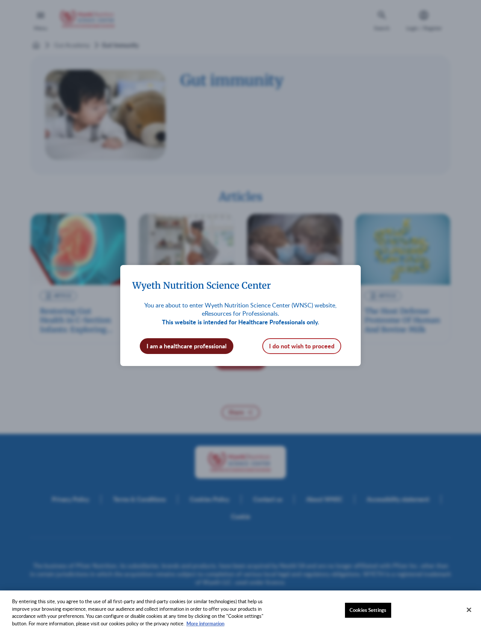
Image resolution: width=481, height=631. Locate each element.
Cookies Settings (367, 610)
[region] (240, 610)
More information (205, 623)
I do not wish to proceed (301, 346)
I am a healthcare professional (187, 346)
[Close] (469, 609)
